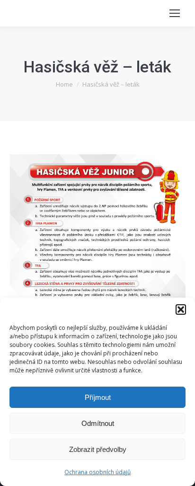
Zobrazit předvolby (97, 449)
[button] (181, 309)
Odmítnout (97, 423)
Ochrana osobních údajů (97, 472)
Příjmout (98, 397)
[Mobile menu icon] (174, 13)
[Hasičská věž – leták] (97, 278)
